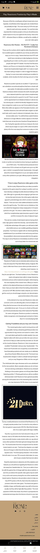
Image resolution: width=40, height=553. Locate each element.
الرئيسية (35, 550)
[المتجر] (24, 548)
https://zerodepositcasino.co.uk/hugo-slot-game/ (19, 272)
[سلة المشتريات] (3, 8)
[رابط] (8, 7)
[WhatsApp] (20, 511)
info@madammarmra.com (27, 535)
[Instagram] (24, 511)
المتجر (24, 550)
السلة (36, 520)
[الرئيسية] (34, 548)
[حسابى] (5, 548)
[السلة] (15, 548)
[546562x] (28, 8)
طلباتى (36, 517)
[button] (34, 2)
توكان (25, 540)
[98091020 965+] (36, 532)
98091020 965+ (30, 532)
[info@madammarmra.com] (36, 535)
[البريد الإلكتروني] (15, 511)
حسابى (36, 522)
